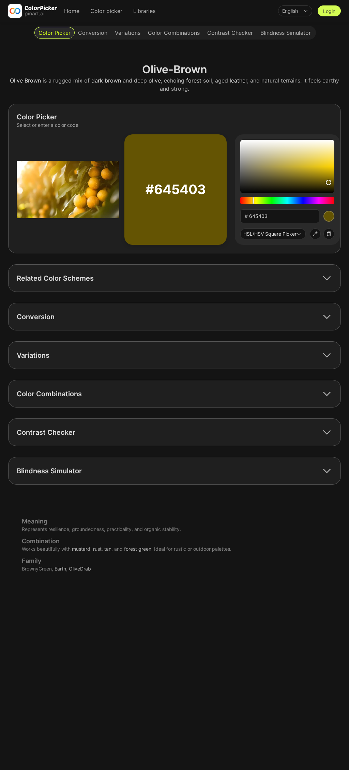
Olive (16, 80)
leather (238, 80)
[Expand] (326, 278)
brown (113, 80)
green (144, 549)
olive (155, 80)
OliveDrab (80, 569)
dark (97, 80)
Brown (33, 80)
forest (193, 80)
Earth (60, 569)
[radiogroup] (174, 33)
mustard (81, 549)
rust (97, 549)
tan (107, 549)
